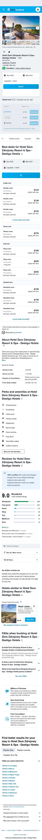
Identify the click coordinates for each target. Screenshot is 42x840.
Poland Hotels (11, 830)
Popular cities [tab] (8, 750)
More (4, 360)
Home (3, 830)
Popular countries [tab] (23, 750)
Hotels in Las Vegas (9, 766)
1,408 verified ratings (23, 68)
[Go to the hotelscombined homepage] (15, 9)
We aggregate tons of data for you (16, 817)
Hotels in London (8, 790)
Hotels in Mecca (8, 769)
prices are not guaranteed (16, 807)
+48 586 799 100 (8, 65)
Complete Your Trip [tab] (10, 755)
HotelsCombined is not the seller (15, 813)
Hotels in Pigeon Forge (10, 775)
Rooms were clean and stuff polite (17, 533)
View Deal (30, 620)
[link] (15, 625)
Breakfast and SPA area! (14, 530)
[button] (3, 9)
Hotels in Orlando (8, 778)
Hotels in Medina (8, 781)
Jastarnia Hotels (18, 834)
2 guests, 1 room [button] (10, 81)
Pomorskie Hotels (28, 830)
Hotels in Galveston (9, 793)
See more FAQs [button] (21, 676)
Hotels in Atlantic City (10, 787)
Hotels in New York (9, 784)
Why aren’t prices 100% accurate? (16, 820)
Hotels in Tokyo (8, 796)
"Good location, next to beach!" (16, 536)
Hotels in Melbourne (9, 772)
